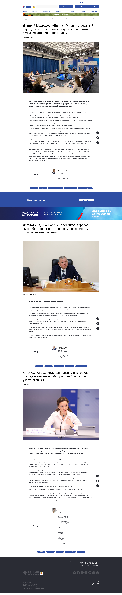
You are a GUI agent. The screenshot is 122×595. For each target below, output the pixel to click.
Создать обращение (87, 200)
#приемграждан (58, 366)
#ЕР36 (33, 188)
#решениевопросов (81, 366)
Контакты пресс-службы (49, 564)
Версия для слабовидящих (93, 2)
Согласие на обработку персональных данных (33, 588)
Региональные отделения (67, 561)
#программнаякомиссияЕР (56, 188)
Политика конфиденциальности (30, 585)
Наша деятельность (47, 11)
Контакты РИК (28, 564)
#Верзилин (48, 366)
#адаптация (81, 551)
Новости (39, 18)
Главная (24, 18)
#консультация (69, 366)
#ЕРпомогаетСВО (70, 551)
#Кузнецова (50, 551)
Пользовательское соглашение (30, 584)
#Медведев (43, 188)
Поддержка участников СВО (61, 14)
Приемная (72, 11)
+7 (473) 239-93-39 (87, 562)
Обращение (66, 6)
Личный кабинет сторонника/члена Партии (87, 6)
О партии (25, 11)
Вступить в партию (94, 11)
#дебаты (60, 551)
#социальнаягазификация (85, 188)
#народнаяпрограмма (70, 188)
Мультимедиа (82, 11)
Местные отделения (60, 11)
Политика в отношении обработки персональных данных (36, 586)
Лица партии (34, 11)
